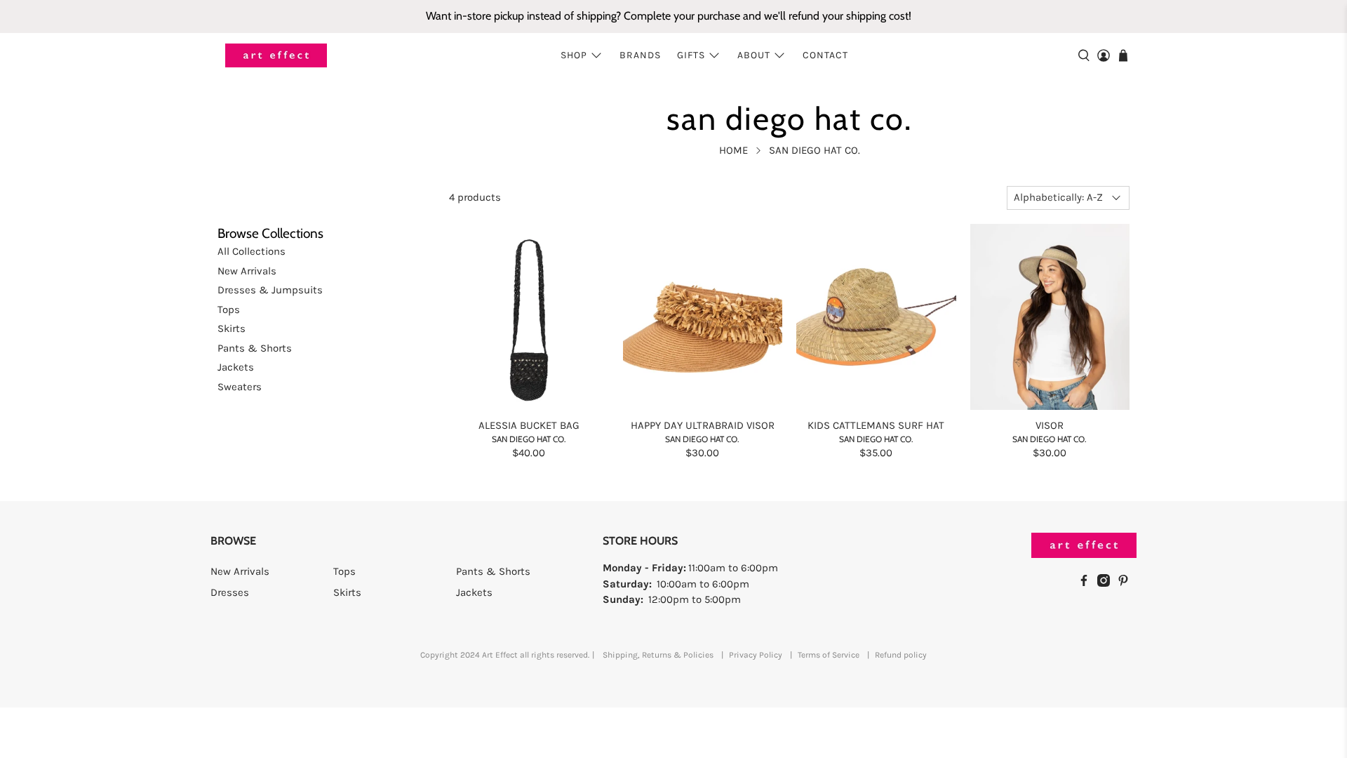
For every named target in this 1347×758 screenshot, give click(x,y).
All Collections (251, 251)
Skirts (231, 328)
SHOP (574, 55)
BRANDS (640, 55)
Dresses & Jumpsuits (270, 290)
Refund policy (901, 655)
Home (733, 150)
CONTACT (825, 55)
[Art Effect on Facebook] (1087, 583)
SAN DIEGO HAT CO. (814, 150)
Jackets (235, 367)
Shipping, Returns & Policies (658, 655)
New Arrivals (246, 271)
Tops (228, 309)
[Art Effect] (276, 56)
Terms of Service (828, 655)
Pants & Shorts (254, 348)
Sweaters (239, 386)
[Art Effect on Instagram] (1107, 583)
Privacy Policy (755, 655)
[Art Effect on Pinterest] (1127, 583)
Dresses (229, 592)
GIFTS (691, 55)
